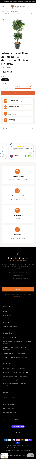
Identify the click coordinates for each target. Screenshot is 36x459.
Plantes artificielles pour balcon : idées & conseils (15, 384)
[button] (3, 6)
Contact (5, 311)
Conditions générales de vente (13, 455)
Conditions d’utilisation (26, 450)
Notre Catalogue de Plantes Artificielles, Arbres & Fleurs (17, 343)
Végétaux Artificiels (9, 397)
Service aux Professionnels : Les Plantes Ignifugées (15, 348)
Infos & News (7, 315)
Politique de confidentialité (12, 450)
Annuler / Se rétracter (10, 326)
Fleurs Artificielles (8, 408)
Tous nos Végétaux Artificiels (12, 420)
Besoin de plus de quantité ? (24, 86)
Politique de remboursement (21, 447)
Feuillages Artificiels (9, 412)
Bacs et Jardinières (9, 416)
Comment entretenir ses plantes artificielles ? (17, 372)
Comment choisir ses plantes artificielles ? (16, 380)
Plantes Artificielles (9, 404)
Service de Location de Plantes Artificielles (16, 357)
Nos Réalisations (8, 319)
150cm (5, 79)
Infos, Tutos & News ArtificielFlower (14, 368)
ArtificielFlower (8, 392)
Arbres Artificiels (8, 401)
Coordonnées (25, 452)
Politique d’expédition (14, 452)
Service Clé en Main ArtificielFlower (14, 353)
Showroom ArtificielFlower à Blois (13, 338)
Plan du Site (7, 323)
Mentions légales (27, 455)
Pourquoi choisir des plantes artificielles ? (16, 376)
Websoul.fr (10, 447)
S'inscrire (17, 289)
